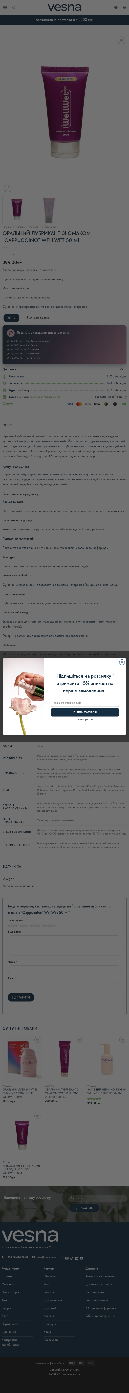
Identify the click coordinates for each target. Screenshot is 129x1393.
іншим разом (85, 719)
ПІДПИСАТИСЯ (84, 712)
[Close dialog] (122, 662)
